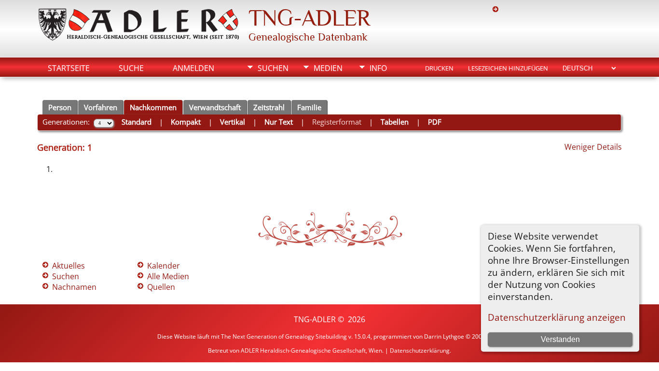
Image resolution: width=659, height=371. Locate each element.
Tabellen (395, 122)
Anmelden (193, 68)
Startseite (69, 68)
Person (59, 107)
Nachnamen (74, 287)
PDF (434, 122)
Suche (131, 68)
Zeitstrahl (269, 107)
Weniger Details (593, 147)
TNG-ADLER (309, 18)
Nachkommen (153, 107)
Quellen (161, 287)
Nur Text (278, 122)
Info (378, 68)
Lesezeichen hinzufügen (508, 68)
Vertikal (232, 122)
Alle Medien (168, 276)
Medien (328, 68)
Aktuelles (68, 265)
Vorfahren (100, 107)
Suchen (273, 68)
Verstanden (560, 339)
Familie (309, 107)
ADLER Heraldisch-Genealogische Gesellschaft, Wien (311, 350)
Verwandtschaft (215, 107)
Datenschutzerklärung (420, 350)
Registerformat (336, 122)
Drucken (439, 68)
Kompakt (186, 122)
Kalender (163, 265)
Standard (136, 122)
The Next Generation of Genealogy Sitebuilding (284, 336)
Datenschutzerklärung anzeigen (557, 317)
